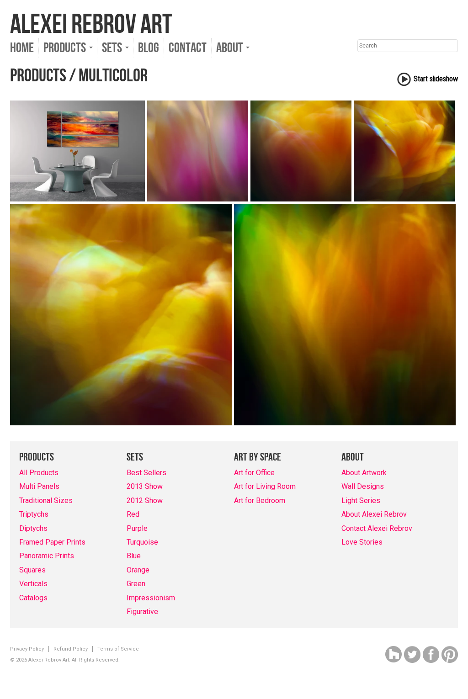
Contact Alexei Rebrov (376, 528)
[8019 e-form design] (77, 151)
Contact (188, 48)
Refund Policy (70, 649)
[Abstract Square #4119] (345, 314)
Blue (134, 555)
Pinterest (449, 654)
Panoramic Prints (46, 555)
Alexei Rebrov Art (91, 24)
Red (133, 514)
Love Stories (362, 542)
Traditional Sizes (46, 500)
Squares (32, 570)
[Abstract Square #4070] (197, 151)
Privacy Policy (27, 649)
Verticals (33, 583)
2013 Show (145, 486)
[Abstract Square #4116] (300, 151)
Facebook (431, 654)
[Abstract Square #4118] (121, 314)
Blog (148, 48)
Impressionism (151, 597)
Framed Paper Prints (52, 542)
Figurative (142, 611)
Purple (137, 528)
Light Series (360, 500)
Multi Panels (39, 486)
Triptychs (33, 514)
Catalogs (33, 597)
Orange (138, 570)
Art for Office (254, 472)
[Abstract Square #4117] (404, 151)
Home (22, 48)
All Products (38, 472)
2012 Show (145, 500)
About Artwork (364, 472)
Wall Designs (362, 486)
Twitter (412, 654)
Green (136, 583)
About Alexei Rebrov (374, 514)
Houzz (393, 654)
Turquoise (142, 542)
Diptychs (33, 528)
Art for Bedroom (259, 500)
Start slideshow (436, 78)
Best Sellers (146, 472)
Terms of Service (118, 649)
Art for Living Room (265, 486)
